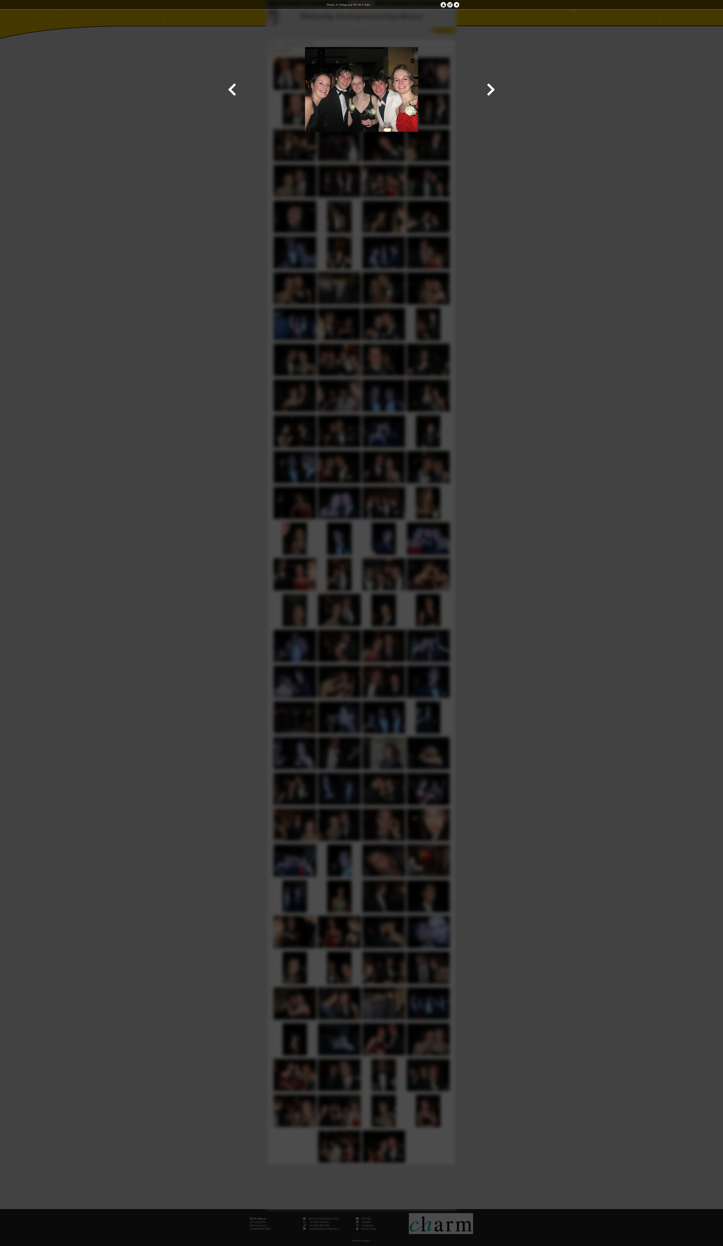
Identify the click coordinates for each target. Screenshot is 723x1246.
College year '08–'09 (350, 4)
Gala (367, 4)
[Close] (456, 5)
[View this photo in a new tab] (450, 5)
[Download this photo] (443, 5)
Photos (331, 4)
